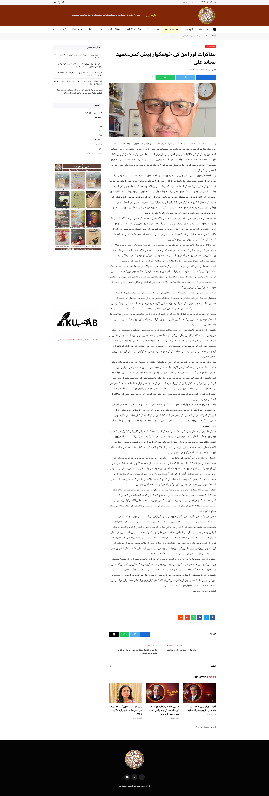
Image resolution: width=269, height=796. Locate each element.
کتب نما (99, 130)
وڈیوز (64, 29)
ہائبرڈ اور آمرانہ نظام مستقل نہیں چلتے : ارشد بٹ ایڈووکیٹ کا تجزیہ (78, 81)
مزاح (100, 148)
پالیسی (192, 2)
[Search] (54, 29)
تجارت (89, 29)
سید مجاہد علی (211, 46)
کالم (147, 29)
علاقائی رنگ (115, 29)
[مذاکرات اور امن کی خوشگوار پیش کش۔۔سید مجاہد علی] (162, 110)
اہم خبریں (189, 29)
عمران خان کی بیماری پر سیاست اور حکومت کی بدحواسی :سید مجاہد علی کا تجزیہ (163, 710)
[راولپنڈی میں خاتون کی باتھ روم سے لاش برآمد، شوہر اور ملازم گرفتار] (125, 693)
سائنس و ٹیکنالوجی (133, 29)
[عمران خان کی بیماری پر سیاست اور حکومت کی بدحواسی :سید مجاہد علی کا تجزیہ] (162, 693)
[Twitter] (225, 157)
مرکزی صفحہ (202, 29)
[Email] (225, 172)
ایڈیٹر (214, 70)
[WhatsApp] (225, 165)
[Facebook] (225, 150)
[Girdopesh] (206, 15)
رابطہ (185, 2)
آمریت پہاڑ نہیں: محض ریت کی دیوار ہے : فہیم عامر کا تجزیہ (200, 708)
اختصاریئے (98, 117)
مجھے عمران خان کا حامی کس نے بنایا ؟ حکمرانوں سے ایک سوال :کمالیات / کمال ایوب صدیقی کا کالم (79, 92)
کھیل (101, 29)
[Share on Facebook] (206, 77)
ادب (157, 29)
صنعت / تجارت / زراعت (94, 153)
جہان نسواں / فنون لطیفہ (93, 112)
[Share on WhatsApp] (165, 77)
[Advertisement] (77, 279)
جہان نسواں (77, 29)
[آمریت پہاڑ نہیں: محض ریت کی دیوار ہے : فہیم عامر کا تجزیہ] (199, 693)
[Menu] (214, 29)
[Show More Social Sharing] (152, 77)
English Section (171, 29)
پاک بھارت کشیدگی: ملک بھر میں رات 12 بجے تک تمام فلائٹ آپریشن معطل (136, 651)
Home (213, 36)
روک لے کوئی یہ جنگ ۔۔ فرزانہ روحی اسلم (182, 650)
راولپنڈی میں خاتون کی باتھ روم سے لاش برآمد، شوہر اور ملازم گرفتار (90, 15)
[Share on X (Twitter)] (185, 77)
